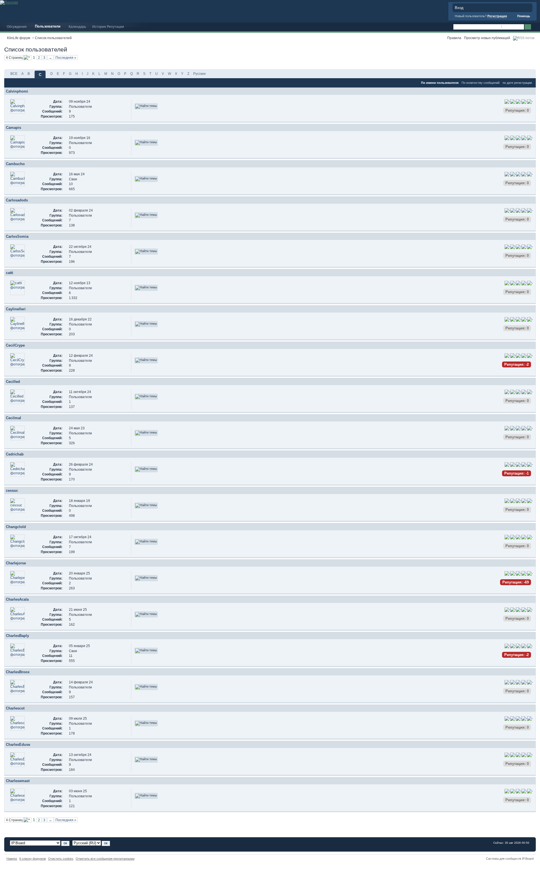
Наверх (11, 858)
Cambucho (15, 164)
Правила (454, 38)
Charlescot (15, 708)
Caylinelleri (16, 309)
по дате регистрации (517, 82)
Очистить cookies (60, 858)
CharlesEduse (18, 744)
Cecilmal (13, 418)
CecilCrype (15, 345)
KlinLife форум (18, 38)
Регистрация (497, 16)
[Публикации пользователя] (146, 106)
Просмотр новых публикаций (487, 38)
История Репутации (108, 26)
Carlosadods (17, 200)
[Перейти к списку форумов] (9, 2)
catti (9, 273)
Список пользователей (53, 38)
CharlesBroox (18, 672)
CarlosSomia (17, 236)
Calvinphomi (17, 91)
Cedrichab (15, 454)
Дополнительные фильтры (508, 59)
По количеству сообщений (481, 82)
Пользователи (47, 26)
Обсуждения (17, 26)
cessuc (12, 490)
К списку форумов (32, 858)
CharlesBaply (17, 636)
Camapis (13, 127)
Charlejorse (16, 563)
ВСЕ (13, 73)
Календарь (77, 26)
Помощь (523, 16)
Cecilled (13, 382)
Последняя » (65, 57)
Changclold (16, 527)
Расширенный (535, 27)
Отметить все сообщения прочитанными (105, 858)
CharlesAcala (17, 599)
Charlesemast (18, 781)
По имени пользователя (439, 82)
